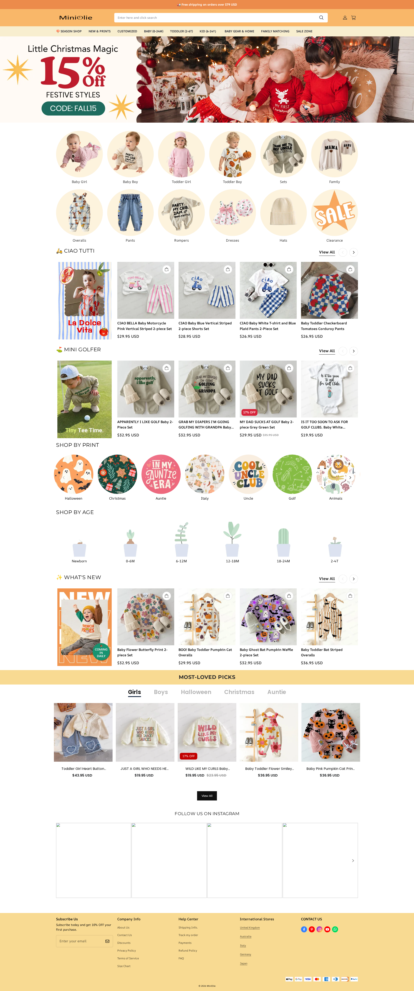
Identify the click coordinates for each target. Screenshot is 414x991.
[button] (352, 860)
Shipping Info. (188, 927)
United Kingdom (250, 927)
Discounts (123, 943)
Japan (243, 963)
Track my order (188, 935)
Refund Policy (188, 950)
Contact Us (124, 935)
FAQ (181, 958)
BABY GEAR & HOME (239, 31)
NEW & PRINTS (100, 31)
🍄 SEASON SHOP (69, 31)
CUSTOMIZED (127, 31)
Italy (243, 945)
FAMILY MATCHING (275, 31)
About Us (123, 927)
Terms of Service (128, 958)
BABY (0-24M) (153, 31)
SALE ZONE (304, 31)
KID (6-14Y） (209, 31)
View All (327, 252)
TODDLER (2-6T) (181, 31)
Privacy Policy (126, 950)
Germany (245, 954)
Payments (185, 943)
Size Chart (123, 966)
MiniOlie (211, 985)
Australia (245, 936)
